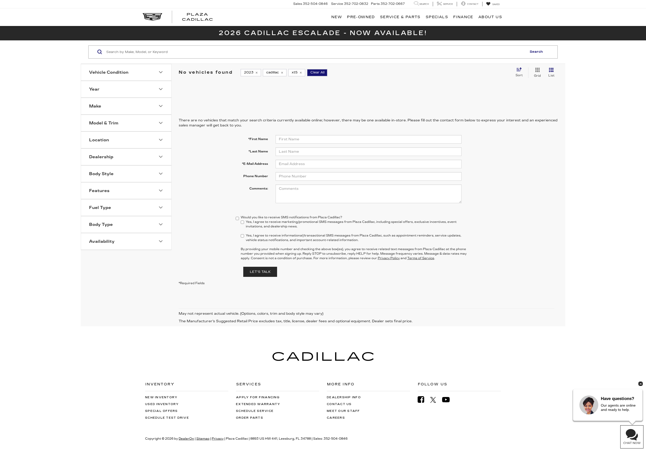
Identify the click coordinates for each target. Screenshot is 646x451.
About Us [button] (490, 17)
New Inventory (161, 397)
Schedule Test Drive (167, 417)
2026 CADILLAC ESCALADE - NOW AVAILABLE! (323, 33)
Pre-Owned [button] (361, 17)
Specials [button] (437, 17)
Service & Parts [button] (400, 17)
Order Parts (249, 417)
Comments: (258, 188)
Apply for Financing (258, 397)
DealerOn (186, 438)
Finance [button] (463, 17)
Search (536, 52)
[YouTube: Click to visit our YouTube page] (448, 400)
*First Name (258, 139)
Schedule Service (255, 411)
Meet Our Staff (343, 411)
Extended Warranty (258, 404)
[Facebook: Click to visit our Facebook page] (423, 400)
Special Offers (161, 411)
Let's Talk (260, 272)
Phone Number (255, 176)
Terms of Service (420, 258)
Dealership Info (344, 397)
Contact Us (339, 404)
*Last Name (258, 151)
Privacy (218, 438)
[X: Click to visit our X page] (435, 400)
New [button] (336, 17)
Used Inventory (162, 404)
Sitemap (202, 438)
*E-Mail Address (255, 164)
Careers (336, 417)
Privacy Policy (389, 258)
